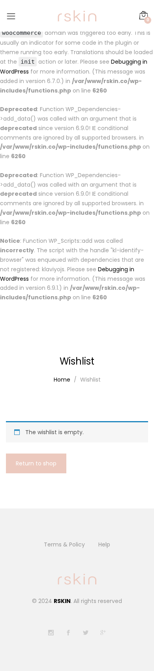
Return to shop (36, 463)
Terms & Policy (64, 544)
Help (104, 544)
